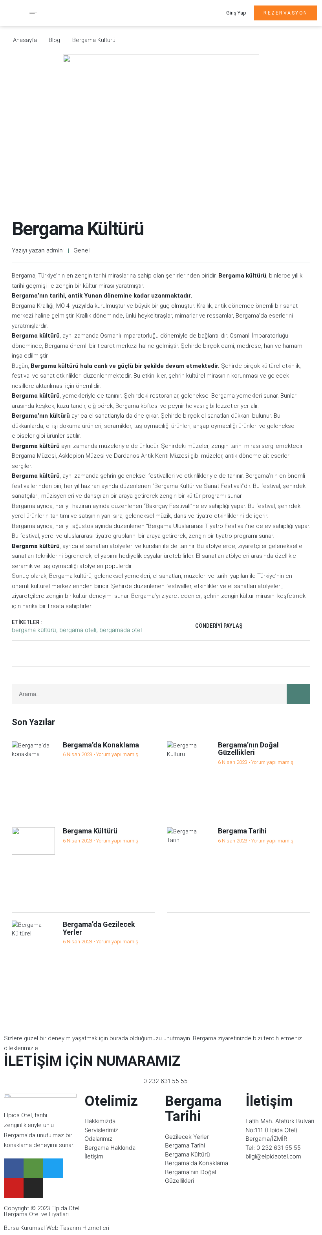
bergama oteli (77, 630)
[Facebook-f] (14, 1168)
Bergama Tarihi (242, 831)
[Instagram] (33, 1188)
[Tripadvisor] (33, 1168)
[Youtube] (14, 1188)
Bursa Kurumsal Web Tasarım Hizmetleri (56, 1227)
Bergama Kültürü (90, 831)
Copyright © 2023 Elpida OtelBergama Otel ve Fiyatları (41, 1211)
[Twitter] (53, 1168)
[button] (206, 13)
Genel (81, 250)
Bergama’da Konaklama (101, 745)
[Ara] (298, 694)
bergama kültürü (34, 630)
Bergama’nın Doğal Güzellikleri (248, 749)
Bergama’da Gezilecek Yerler (99, 928)
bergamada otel (120, 630)
